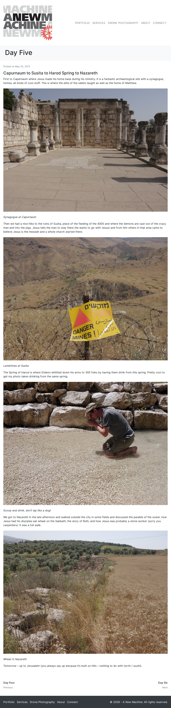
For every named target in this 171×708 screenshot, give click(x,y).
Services (98, 23)
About (145, 23)
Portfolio (82, 23)
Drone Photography (123, 23)
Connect (159, 23)
